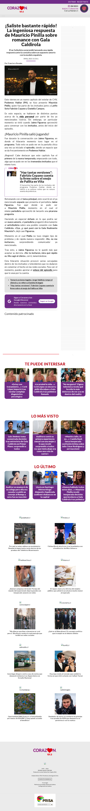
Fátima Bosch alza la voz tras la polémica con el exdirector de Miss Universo (65, 547)
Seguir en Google (46, 301)
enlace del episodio (43, 270)
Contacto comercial (45, 779)
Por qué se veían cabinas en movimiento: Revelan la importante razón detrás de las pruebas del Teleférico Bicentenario (24, 548)
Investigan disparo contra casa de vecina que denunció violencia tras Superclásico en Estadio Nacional (24, 676)
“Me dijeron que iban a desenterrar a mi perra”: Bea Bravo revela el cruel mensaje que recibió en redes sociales (24, 633)
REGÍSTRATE (82, 2)
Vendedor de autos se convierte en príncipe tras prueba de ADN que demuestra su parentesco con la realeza (65, 718)
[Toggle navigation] (3, 16)
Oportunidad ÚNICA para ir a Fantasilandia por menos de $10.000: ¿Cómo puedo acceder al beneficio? (24, 718)
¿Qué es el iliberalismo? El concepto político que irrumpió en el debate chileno (65, 632)
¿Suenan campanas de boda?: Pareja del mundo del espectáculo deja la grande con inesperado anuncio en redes (24, 591)
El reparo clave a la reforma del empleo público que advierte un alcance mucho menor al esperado (65, 591)
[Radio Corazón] (17, 9)
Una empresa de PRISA (45, 799)
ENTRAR (72, 2)
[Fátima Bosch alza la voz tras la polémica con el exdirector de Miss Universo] (65, 533)
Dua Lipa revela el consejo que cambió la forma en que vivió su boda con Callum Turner (65, 675)
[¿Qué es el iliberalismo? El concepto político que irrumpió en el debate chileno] (65, 618)
